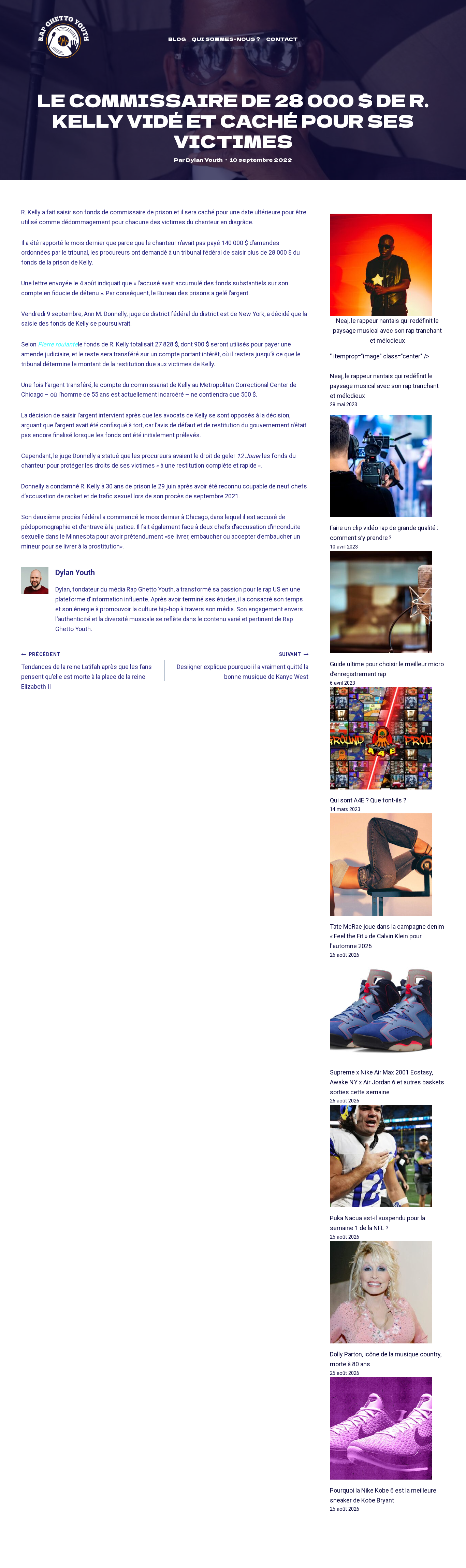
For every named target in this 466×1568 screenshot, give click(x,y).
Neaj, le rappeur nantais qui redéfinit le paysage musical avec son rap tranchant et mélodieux (387, 330)
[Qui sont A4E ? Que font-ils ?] (387, 738)
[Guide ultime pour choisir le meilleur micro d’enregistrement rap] (387, 602)
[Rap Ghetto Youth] (63, 39)
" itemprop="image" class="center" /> (379, 356)
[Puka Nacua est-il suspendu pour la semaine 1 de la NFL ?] (387, 1156)
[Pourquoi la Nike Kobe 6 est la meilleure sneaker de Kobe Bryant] (387, 1428)
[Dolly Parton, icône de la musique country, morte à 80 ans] (387, 1292)
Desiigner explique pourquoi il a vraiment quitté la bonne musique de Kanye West (242, 666)
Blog (177, 38)
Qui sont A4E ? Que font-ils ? (368, 800)
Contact (282, 38)
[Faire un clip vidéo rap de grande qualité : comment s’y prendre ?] (387, 466)
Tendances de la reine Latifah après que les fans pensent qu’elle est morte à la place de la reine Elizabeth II (86, 671)
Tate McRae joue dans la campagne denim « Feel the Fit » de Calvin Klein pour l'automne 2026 (387, 936)
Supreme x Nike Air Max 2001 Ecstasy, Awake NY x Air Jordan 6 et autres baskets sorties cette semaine (387, 1082)
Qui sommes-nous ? (226, 38)
